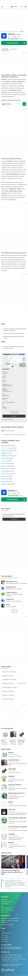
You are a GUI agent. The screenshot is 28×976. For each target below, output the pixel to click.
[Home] (1, 31)
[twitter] (14, 412)
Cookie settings (5, 941)
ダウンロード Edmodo (7, 448)
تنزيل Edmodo (5, 461)
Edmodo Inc (5, 373)
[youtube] (17, 948)
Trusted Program (13, 38)
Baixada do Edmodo (7, 474)
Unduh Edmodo (5, 479)
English (11, 955)
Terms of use (4, 935)
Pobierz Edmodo (6, 458)
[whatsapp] (17, 412)
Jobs (2, 905)
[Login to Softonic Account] (25, 6)
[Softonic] (14, 6)
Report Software (9, 419)
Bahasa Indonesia (5, 957)
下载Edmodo (4, 453)
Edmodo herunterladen (7, 450)
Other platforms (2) (7, 391)
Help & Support (5, 903)
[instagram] (5, 948)
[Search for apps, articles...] (22, 6)
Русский (18, 959)
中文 (17, 961)
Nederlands (4, 959)
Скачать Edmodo (6, 463)
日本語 (16, 957)
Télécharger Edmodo (7, 455)
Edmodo (14, 34)
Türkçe (7, 961)
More (14, 611)
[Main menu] (2, 6)
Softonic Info (4, 899)
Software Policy (5, 922)
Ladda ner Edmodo (6, 468)
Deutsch (6, 955)
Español (15, 955)
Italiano (12, 957)
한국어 (19, 957)
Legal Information (5, 933)
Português (13, 959)
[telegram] (20, 948)
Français (20, 955)
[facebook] (11, 412)
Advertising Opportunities (7, 924)
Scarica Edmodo (6, 481)
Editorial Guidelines (5, 907)
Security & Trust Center (7, 901)
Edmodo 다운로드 (6, 466)
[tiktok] (8, 948)
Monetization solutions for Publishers (10, 918)
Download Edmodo (6, 445)
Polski (8, 959)
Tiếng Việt (12, 961)
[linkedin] (14, 948)
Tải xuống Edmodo (6, 471)
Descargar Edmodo (6, 484)
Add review (14, 416)
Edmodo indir (5, 476)
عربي (2, 955)
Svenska (23, 959)
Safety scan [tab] (14, 49)
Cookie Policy (4, 939)
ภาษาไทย (3, 961)
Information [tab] (5, 49)
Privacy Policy (4, 937)
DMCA (2, 931)
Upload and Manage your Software (9, 920)
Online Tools (4, 912)
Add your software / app (7, 910)
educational (14, 79)
